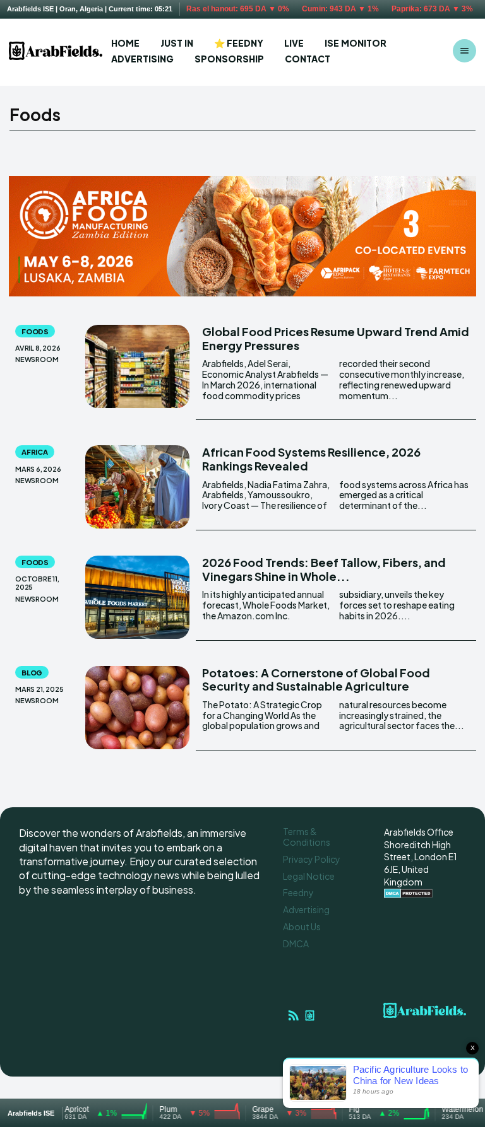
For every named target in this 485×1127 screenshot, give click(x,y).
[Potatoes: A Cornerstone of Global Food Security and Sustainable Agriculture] (137, 707)
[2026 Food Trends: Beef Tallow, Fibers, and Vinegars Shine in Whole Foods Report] (137, 597)
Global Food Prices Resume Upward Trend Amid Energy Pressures (335, 338)
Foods (35, 331)
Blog (31, 673)
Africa (34, 452)
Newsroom (36, 359)
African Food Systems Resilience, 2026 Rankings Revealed (311, 459)
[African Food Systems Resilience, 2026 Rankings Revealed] (137, 486)
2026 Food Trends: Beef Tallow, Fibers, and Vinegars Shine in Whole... (324, 569)
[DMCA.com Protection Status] (408, 894)
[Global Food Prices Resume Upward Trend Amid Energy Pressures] (137, 366)
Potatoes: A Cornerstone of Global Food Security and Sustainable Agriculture (316, 679)
